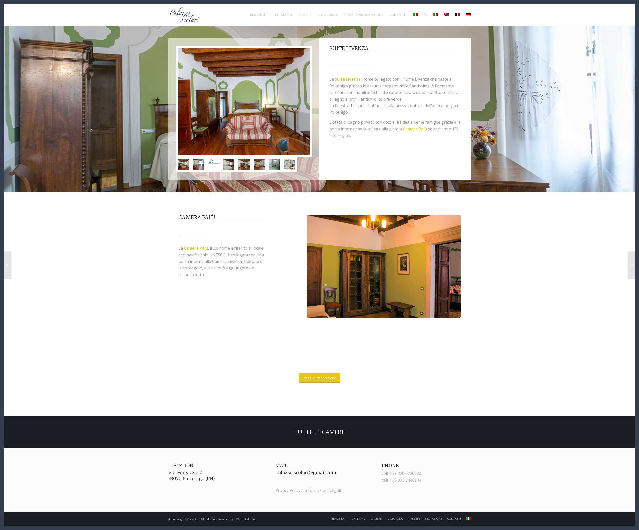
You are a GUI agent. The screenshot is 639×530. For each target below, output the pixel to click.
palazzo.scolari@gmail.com (305, 472)
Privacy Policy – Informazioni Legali (308, 490)
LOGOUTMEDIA (244, 519)
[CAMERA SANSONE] (631, 265)
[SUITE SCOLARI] (7, 265)
